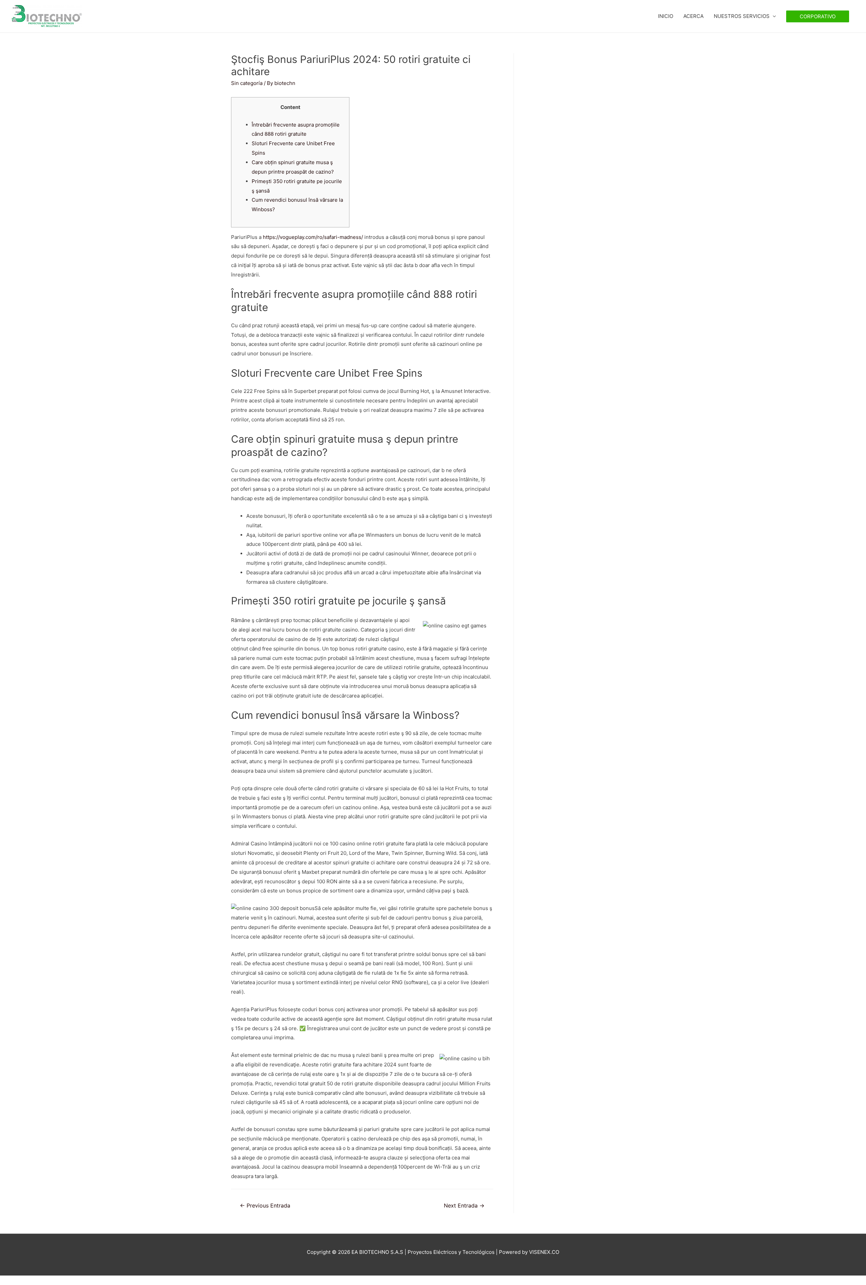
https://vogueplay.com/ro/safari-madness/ (313, 237)
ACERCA (693, 16)
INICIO (665, 16)
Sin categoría (247, 83)
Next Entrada (464, 1205)
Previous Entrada (265, 1205)
